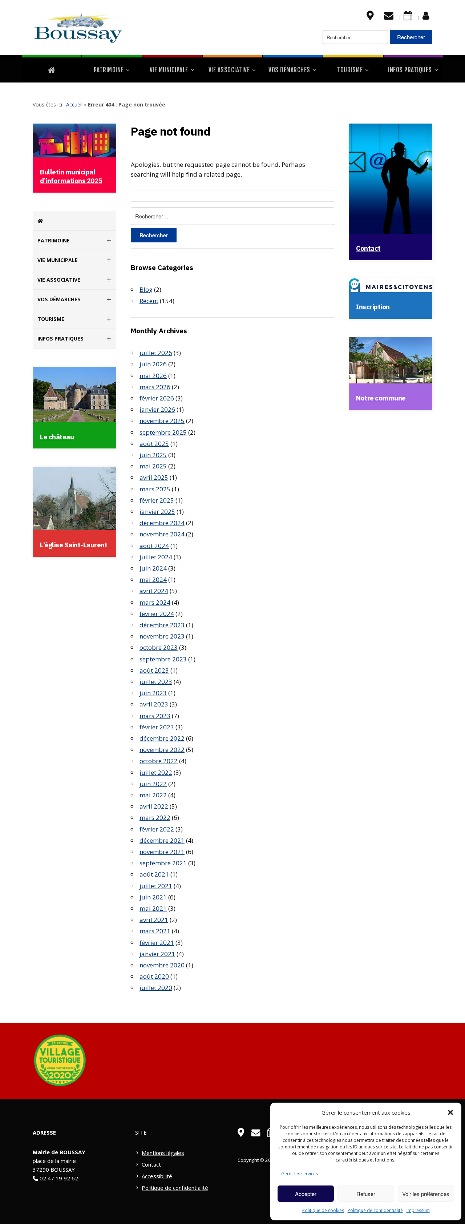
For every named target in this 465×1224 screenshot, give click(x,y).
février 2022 (157, 829)
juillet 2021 (156, 886)
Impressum (418, 1210)
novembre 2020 (162, 965)
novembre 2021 (162, 851)
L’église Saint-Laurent (73, 544)
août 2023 (154, 670)
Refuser (365, 1193)
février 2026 (157, 398)
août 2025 (154, 443)
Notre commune (381, 398)
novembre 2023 (162, 636)
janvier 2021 (157, 954)
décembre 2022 (162, 738)
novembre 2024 (162, 534)
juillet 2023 (156, 681)
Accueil (74, 104)
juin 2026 (153, 364)
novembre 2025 (162, 420)
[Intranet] (425, 17)
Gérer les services (299, 1174)
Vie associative (229, 70)
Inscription (373, 306)
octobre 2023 (159, 647)
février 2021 (157, 942)
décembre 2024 (162, 523)
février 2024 (157, 613)
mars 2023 (155, 716)
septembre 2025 (163, 432)
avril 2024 (154, 591)
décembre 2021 (162, 840)
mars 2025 (155, 489)
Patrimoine (109, 70)
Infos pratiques (410, 70)
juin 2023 (153, 693)
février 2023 (157, 727)
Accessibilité (157, 1176)
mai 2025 (153, 466)
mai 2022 (153, 795)
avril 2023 (154, 704)
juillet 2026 (156, 353)
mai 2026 (153, 375)
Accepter (305, 1193)
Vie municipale (169, 70)
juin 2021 (153, 897)
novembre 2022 (162, 749)
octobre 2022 (159, 761)
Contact (368, 248)
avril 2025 (154, 477)
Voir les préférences (425, 1193)
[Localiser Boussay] (370, 17)
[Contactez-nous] (388, 17)
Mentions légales (163, 1152)
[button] (450, 1112)
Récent (149, 301)
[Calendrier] (408, 17)
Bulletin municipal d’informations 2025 (71, 176)
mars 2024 (155, 602)
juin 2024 (153, 568)
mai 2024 (153, 579)
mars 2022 (155, 817)
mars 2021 (155, 931)
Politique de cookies (323, 1210)
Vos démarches (289, 70)
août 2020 (154, 976)
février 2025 (157, 500)
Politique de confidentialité (375, 1210)
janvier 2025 (157, 511)
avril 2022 (154, 806)
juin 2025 (153, 455)
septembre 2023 (163, 659)
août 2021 (154, 874)
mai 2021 (153, 908)
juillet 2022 (156, 772)
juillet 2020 (156, 987)
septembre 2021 (163, 863)
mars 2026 (155, 387)
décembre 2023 (162, 625)
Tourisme (350, 70)
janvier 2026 (157, 409)
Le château (57, 436)
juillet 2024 (156, 557)
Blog (146, 289)
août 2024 (154, 545)
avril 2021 (154, 919)
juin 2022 (153, 784)
